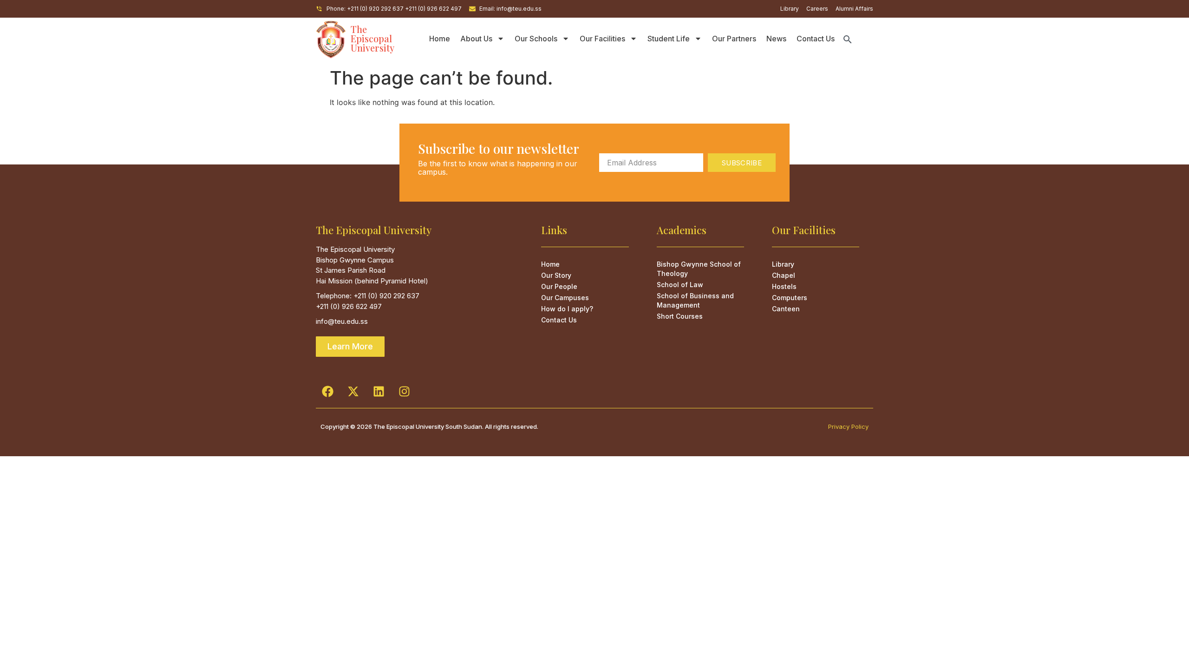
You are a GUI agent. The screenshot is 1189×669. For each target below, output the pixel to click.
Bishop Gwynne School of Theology (699, 268)
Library (783, 264)
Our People (559, 286)
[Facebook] (327, 391)
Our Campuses (565, 298)
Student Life (668, 38)
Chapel (783, 275)
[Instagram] (404, 391)
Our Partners (734, 38)
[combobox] (857, 39)
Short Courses (680, 316)
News (776, 38)
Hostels (784, 286)
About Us (476, 38)
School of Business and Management (695, 300)
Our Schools (536, 38)
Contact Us (816, 38)
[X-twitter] (353, 391)
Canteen (786, 309)
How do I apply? (567, 309)
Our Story (556, 275)
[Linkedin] (378, 391)
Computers (789, 298)
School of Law (680, 285)
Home (439, 38)
